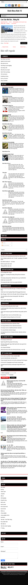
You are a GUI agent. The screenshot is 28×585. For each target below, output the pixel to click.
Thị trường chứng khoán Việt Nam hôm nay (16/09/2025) (13, 277)
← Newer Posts (4, 46)
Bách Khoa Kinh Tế (15, 10)
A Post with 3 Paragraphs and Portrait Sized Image (12, 362)
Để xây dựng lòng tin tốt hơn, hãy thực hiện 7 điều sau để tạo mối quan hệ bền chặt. (13, 391)
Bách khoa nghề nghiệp (8, 190)
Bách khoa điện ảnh (7, 207)
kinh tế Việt (3, 508)
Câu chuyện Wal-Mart (5, 347)
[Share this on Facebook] (4, 43)
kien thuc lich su (6, 163)
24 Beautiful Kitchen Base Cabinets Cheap (10, 323)
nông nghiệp (3, 513)
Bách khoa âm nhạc (7, 200)
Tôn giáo (4, 172)
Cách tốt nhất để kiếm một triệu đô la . (9, 358)
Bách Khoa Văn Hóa (7, 96)
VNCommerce (6, 574)
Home (14, 46)
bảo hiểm (3, 487)
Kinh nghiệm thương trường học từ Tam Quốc (11, 317)
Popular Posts (5, 377)
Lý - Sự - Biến (10, 445)
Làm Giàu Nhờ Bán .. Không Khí (10, 19)
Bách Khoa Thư (6, 151)
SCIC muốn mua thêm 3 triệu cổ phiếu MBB (10, 356)
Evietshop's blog (4, 76)
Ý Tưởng (7, 23)
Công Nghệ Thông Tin (7, 105)
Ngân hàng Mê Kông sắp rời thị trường (9, 341)
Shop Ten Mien (4, 80)
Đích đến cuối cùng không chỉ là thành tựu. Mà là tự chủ (13, 256)
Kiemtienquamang (14, 574)
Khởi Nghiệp (15, 22)
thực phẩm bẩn (4, 521)
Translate (11, 374)
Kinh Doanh (21, 22)
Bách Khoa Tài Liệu (7, 133)
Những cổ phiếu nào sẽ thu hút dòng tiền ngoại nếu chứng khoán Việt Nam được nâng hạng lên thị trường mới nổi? (16, 426)
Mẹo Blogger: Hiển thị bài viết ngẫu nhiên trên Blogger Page (14, 294)
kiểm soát (3, 502)
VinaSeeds (18, 573)
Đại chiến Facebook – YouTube (8, 261)
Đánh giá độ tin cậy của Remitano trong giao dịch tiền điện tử (16, 408)
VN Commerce (4, 74)
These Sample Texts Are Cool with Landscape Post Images (14, 360)
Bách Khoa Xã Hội (6, 114)
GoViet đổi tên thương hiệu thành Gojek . (10, 306)
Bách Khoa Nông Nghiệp (8, 142)
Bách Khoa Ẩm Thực (7, 124)
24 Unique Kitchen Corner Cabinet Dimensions (11, 325)
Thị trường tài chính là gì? (6, 339)
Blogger (25, 571)
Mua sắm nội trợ (4, 63)
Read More (23, 43)
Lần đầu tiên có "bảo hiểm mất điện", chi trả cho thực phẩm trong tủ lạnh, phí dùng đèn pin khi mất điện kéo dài (14, 462)
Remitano (3, 517)
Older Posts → (23, 46)
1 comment (13, 23)
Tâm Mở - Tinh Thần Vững (6, 519)
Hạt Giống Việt (4, 67)
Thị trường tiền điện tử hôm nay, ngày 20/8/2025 (11, 282)
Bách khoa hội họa (6, 226)
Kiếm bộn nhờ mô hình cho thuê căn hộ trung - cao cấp (13, 349)
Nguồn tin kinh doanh (5, 61)
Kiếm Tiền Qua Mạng (5, 72)
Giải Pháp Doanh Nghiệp (6, 65)
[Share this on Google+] (8, 43)
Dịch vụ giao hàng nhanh (6, 299)
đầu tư (2, 495)
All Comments (6, 245)
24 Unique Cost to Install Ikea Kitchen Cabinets (11, 327)
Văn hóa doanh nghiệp (6, 526)
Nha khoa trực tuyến (5, 69)
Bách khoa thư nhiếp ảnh (8, 217)
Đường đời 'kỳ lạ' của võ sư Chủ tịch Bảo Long (11, 315)
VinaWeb (8, 573)
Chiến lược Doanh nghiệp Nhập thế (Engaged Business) (13, 292)
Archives (13, 377)
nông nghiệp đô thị (5, 515)
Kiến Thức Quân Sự (7, 181)
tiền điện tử (3, 523)
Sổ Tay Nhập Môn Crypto (6, 272)
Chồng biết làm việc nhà (6, 266)
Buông (2, 489)
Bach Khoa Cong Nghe (7, 87)
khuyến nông (4, 500)
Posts (4, 242)
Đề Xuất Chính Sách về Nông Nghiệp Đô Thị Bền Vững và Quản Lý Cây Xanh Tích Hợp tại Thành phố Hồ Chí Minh (13, 399)
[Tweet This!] (6, 43)
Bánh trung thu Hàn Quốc (6, 263)
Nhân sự (3, 511)
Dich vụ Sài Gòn (4, 78)
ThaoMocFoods (21, 574)
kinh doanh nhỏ (4, 506)
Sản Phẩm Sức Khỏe (5, 59)
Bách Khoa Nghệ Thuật (7, 154)
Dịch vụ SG (23, 573)
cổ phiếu (3, 493)
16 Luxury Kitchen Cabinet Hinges (8, 330)
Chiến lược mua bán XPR (6, 280)
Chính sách (3, 491)
